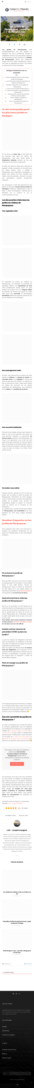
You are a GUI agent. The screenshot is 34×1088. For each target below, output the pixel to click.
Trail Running (5, 1030)
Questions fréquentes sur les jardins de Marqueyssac (17, 86)
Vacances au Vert (10, 815)
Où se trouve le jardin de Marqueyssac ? (18, 88)
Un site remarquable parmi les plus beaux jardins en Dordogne (17, 78)
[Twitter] (14, 44)
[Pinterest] (19, 44)
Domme (25, 730)
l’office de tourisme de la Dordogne (16, 738)
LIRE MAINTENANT (17, 764)
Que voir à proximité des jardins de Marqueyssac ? (18, 102)
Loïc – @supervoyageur (15, 803)
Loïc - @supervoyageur (12, 35)
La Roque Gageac (16, 730)
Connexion (29, 964)
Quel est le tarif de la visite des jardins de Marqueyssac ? (18, 91)
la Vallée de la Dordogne (21, 736)
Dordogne (17, 22)
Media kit (4, 1053)
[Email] (24, 44)
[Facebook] (9, 44)
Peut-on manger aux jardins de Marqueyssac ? (18, 98)
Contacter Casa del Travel (9, 1049)
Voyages (4, 1026)
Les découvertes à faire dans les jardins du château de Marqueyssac (18, 82)
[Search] (25, 1)
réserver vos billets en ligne (23, 622)
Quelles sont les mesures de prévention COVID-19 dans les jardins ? (18, 95)
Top (17, 1084)
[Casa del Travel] (17, 10)
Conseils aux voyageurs (8, 1035)
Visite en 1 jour (23, 815)
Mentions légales (6, 1058)
